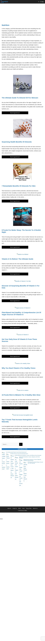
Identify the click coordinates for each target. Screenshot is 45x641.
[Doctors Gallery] (4, 2)
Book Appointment (15, 112)
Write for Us (35, 508)
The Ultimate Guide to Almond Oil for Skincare (20, 98)
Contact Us (14, 508)
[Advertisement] (22, 12)
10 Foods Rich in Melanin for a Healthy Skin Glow (21, 395)
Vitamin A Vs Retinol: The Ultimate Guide (17, 259)
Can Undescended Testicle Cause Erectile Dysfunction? (16, 452)
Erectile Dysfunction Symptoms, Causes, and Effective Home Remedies (28, 455)
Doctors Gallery (24, 510)
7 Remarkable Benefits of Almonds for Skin (19, 186)
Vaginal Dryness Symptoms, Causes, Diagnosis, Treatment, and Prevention (32, 460)
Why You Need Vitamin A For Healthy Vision (18, 368)
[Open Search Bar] (39, 2)
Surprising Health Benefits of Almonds (17, 142)
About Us (9, 508)
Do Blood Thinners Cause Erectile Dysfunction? (19, 453)
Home (23, 508)
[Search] (20, 444)
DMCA (19, 508)
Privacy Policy (29, 508)
